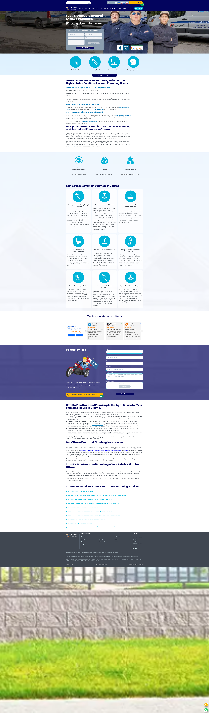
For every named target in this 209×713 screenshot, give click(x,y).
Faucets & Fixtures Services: (104, 250)
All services (104, 75)
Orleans (118, 450)
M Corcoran (113, 323)
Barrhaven (83, 450)
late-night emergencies (89, 121)
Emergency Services (133, 70)
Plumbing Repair (95, 70)
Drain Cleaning (75, 70)
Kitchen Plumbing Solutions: (78, 286)
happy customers (97, 425)
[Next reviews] (142, 331)
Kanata (108, 450)
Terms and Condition (101, 564)
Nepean (113, 450)
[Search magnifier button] (89, 3)
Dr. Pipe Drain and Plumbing (76, 328)
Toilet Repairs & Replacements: (78, 250)
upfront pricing (98, 109)
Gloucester (102, 450)
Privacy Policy (69, 564)
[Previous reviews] (86, 331)
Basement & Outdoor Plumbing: (104, 286)
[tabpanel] (79, 166)
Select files (93, 43)
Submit (85, 47)
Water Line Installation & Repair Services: (131, 205)
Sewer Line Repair (114, 70)
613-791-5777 (71, 146)
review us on (78, 335)
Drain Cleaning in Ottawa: (104, 205)
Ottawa (83, 536)
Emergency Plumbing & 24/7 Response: (78, 205)
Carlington (90, 450)
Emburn (96, 450)
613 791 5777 (84, 382)
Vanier (126, 450)
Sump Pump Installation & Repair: (130, 250)
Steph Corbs (95, 323)
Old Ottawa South (102, 541)
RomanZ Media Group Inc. (136, 564)
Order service (125, 394)
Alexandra (131, 323)
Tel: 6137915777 (136, 546)
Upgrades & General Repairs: (130, 286)
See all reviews (72, 335)
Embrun (83, 539)
